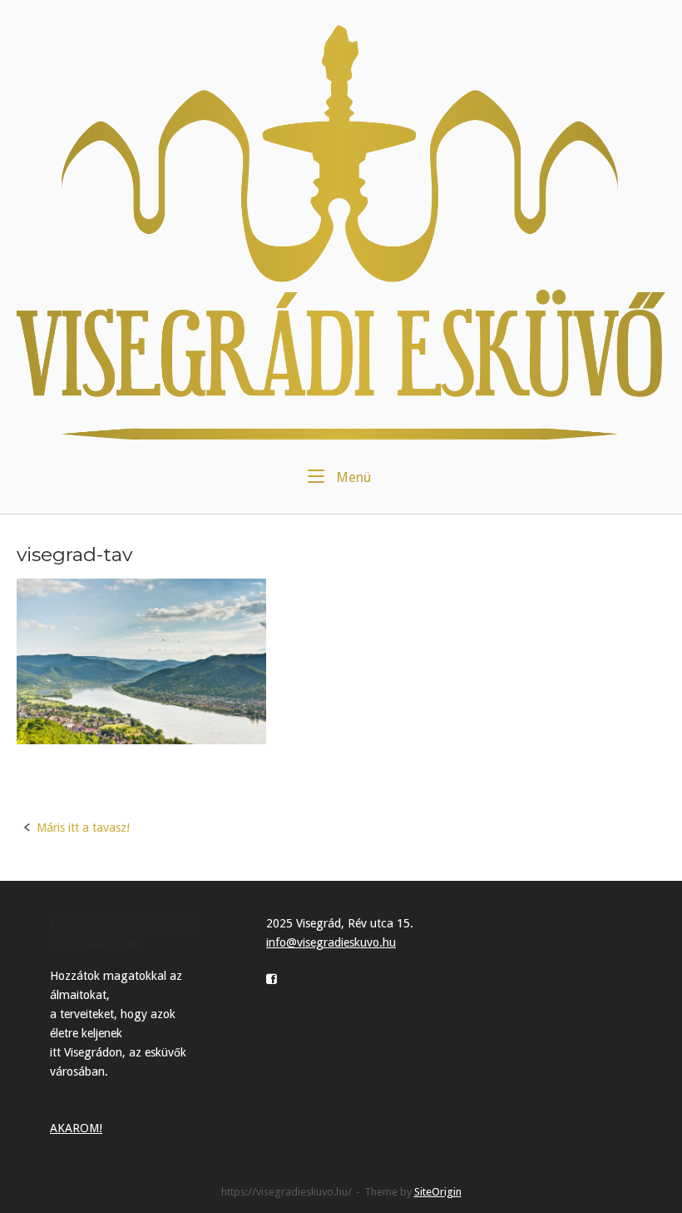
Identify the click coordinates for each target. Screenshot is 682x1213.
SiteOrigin (438, 1192)
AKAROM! (76, 1128)
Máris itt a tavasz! (83, 827)
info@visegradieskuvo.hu (331, 942)
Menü (352, 477)
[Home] (341, 231)
